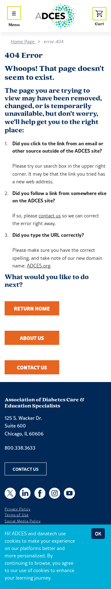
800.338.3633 (20, 447)
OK (98, 533)
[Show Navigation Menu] (14, 13)
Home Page (23, 41)
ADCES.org (38, 265)
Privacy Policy (18, 509)
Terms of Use (17, 515)
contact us (50, 215)
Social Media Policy (23, 521)
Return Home (32, 308)
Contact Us (32, 367)
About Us (32, 337)
